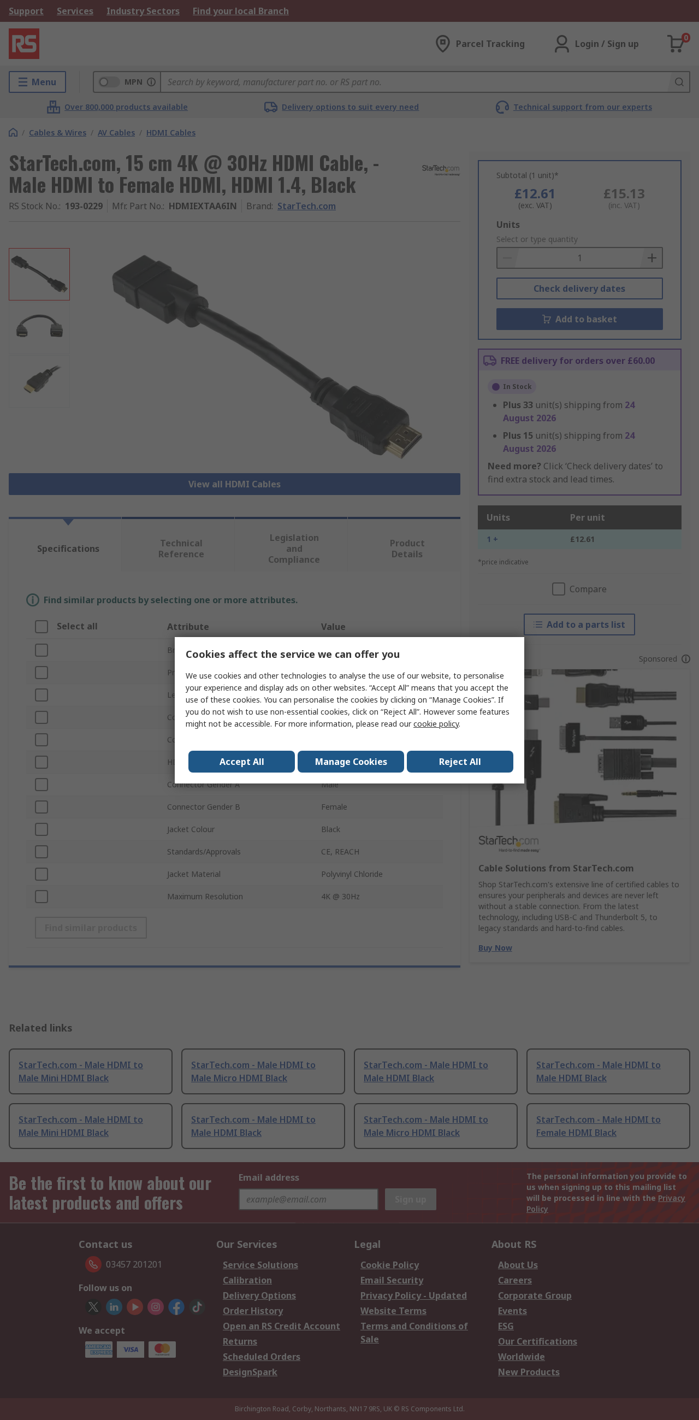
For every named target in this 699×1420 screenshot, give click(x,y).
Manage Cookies (351, 762)
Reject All (460, 762)
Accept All (242, 762)
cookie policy (436, 723)
